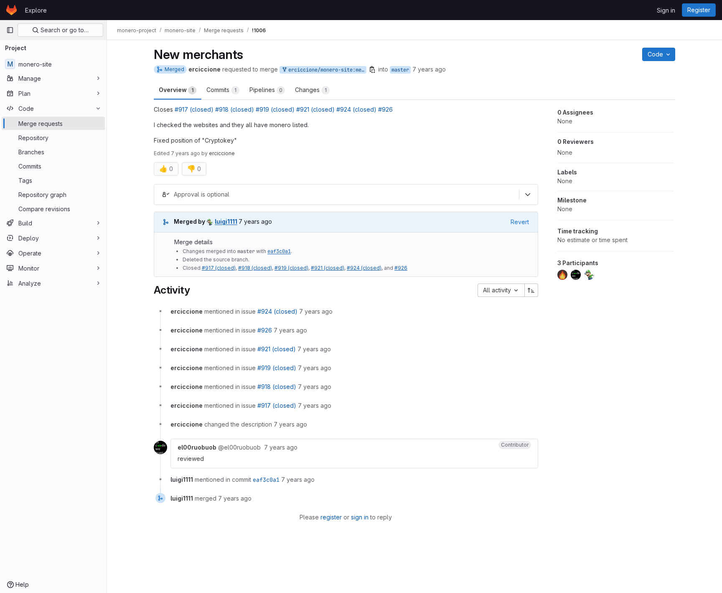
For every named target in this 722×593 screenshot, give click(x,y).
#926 (385, 109)
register (331, 517)
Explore (36, 10)
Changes (311, 89)
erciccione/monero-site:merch (325, 69)
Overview (176, 89)
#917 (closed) (194, 109)
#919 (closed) (275, 109)
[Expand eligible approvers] (528, 194)
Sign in (666, 10)
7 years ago (429, 69)
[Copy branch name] (372, 69)
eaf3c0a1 (279, 251)
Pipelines (265, 89)
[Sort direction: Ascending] (531, 290)
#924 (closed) (356, 109)
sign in (360, 517)
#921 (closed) (315, 109)
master (400, 69)
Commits (221, 89)
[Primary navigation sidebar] (10, 30)
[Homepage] (11, 10)
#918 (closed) (234, 109)
